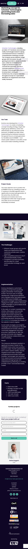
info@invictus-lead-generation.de (14, 479)
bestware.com (19, 68)
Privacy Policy (14, 489)
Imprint (14, 487)
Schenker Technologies (9, 48)
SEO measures (5, 320)
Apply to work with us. (14, 490)
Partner (14, 485)
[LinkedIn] (14, 494)
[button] (18, 3)
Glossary (14, 483)
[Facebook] (11, 494)
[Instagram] (17, 494)
